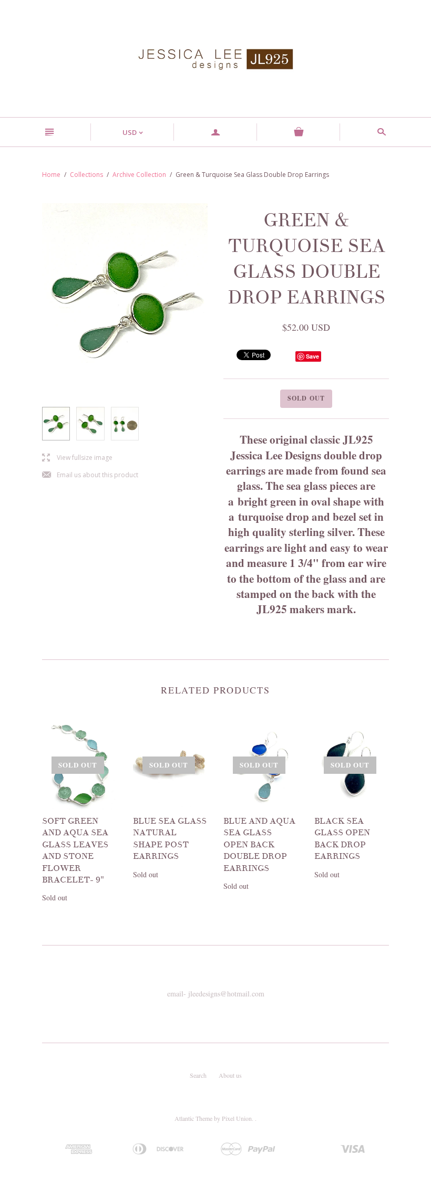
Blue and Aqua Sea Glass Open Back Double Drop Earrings (259, 845)
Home (51, 174)
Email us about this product (90, 475)
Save (312, 356)
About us (230, 1075)
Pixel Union (237, 1118)
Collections (86, 174)
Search (198, 1075)
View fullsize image (77, 458)
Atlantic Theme (193, 1118)
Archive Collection (139, 174)
